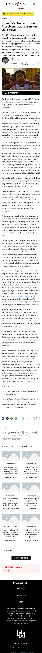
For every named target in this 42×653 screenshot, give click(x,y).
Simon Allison (16, 59)
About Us (21, 589)
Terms (25, 643)
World (26, 432)
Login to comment (21, 558)
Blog (21, 602)
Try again (7, 570)
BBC (15, 394)
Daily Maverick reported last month (21, 296)
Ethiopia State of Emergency (11, 440)
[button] (25, 63)
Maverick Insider (21, 583)
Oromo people (7, 436)
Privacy (17, 643)
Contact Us (21, 595)
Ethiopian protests (31, 436)
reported (16, 233)
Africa (4, 428)
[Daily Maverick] (21, 3)
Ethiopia (33, 432)
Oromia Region (18, 436)
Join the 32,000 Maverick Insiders (19, 613)
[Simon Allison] (5, 60)
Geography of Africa (15, 432)
